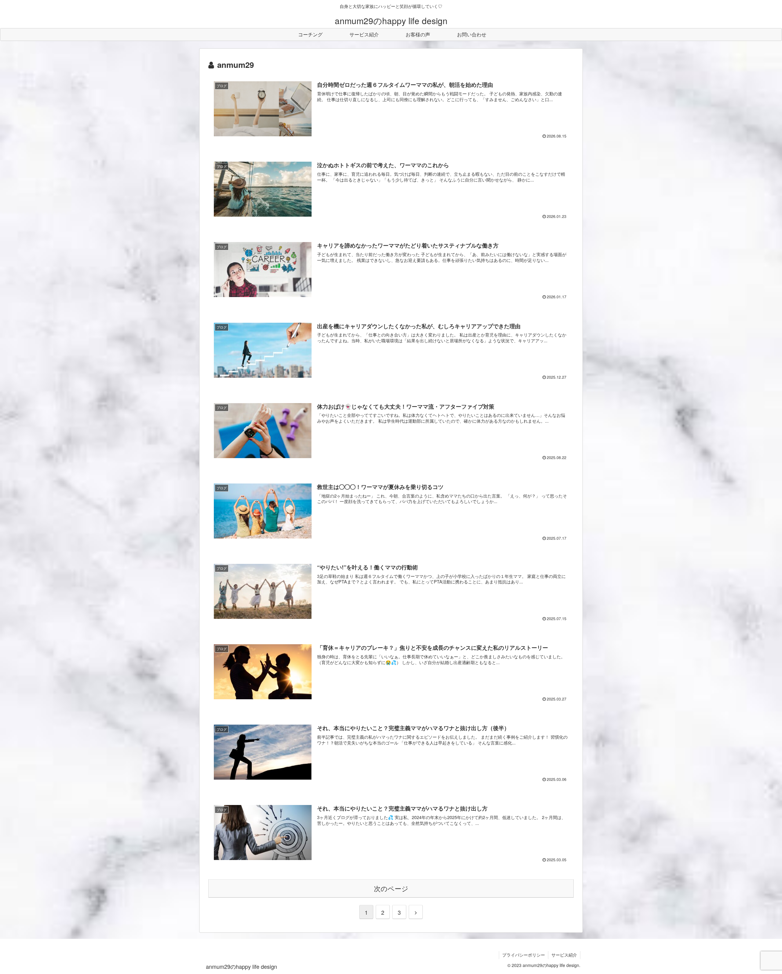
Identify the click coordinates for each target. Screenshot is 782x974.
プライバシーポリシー (523, 955)
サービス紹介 (564, 955)
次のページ (391, 888)
